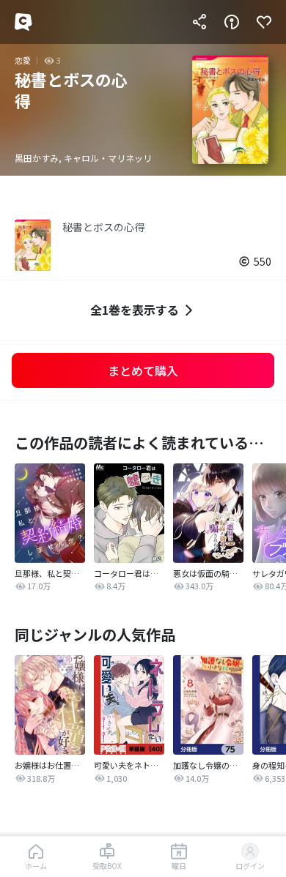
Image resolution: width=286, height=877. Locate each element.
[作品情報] (231, 22)
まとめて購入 (143, 370)
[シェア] (199, 22)
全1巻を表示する (134, 309)
